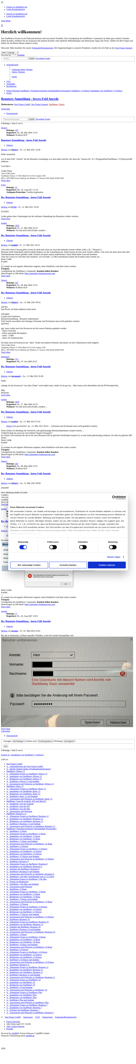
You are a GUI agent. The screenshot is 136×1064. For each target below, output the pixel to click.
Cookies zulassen (107, 565)
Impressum (28, 1017)
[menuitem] (22, 69)
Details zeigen (113, 557)
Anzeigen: (7, 741)
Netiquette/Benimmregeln (42, 48)
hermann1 (5, 357)
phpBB (15, 1033)
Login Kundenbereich (15, 9)
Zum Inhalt (5, 21)
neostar (4, 611)
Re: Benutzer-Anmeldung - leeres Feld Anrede (26, 197)
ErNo (3, 185)
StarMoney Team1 (57, 104)
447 (16, 130)
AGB (37, 1017)
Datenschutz (47, 1017)
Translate (21, 55)
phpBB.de (30, 1036)
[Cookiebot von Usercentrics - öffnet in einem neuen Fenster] (114, 497)
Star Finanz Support (123, 48)
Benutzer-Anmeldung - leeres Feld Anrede (30, 98)
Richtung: (59, 741)
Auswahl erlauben (68, 565)
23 (16, 187)
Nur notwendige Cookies (29, 565)
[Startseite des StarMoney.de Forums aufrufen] (2, 2)
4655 (17, 225)
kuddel (4, 223)
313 (16, 359)
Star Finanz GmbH (22, 104)
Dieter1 (4, 128)
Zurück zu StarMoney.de (16, 7)
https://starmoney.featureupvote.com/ (40, 273)
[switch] (53, 547)
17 (16, 614)
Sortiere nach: (32, 741)
